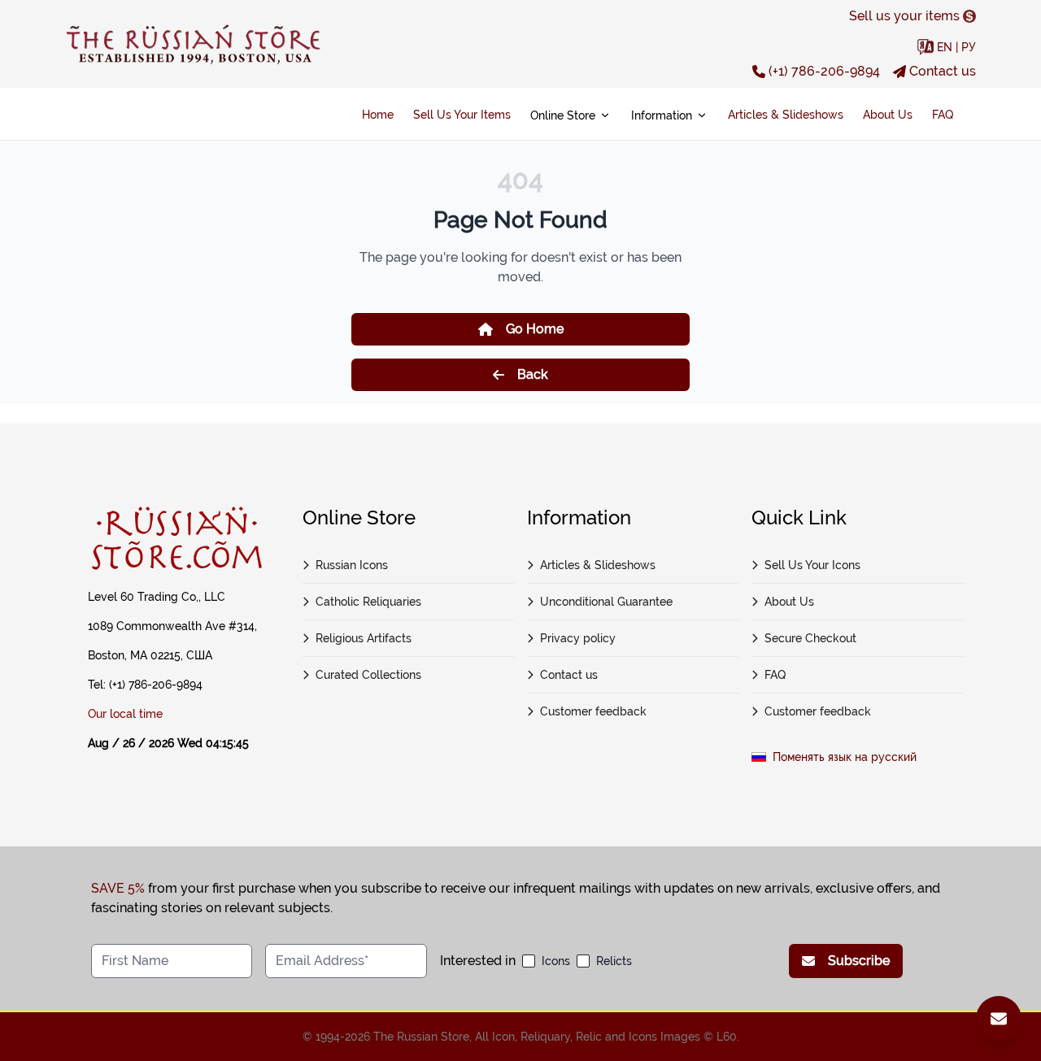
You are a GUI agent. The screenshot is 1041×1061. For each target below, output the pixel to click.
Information (661, 115)
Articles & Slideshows (785, 114)
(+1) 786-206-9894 (824, 71)
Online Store (562, 115)
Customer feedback (593, 711)
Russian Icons (352, 565)
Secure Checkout (810, 638)
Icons (556, 961)
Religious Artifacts (364, 638)
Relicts (614, 961)
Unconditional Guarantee (606, 601)
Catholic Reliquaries (368, 601)
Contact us (942, 71)
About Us (888, 114)
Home (378, 114)
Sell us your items (904, 16)
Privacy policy (578, 638)
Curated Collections (368, 674)
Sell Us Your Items (462, 114)
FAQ (942, 114)
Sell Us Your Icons (812, 565)
